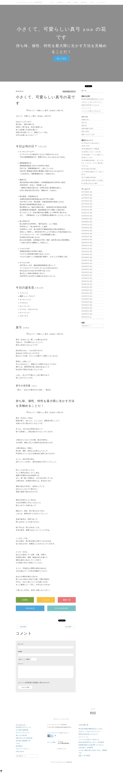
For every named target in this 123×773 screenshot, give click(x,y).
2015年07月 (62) (86, 260)
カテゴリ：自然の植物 (69, 91)
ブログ (91, 2)
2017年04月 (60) (86, 198)
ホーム (52, 2)
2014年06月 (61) (86, 299)
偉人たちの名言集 (21, 735)
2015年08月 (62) (86, 257)
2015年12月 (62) (86, 245)
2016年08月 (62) (86, 221)
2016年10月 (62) (86, 215)
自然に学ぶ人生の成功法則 (24, 738)
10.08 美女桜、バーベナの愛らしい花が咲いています (92, 156)
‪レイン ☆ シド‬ (86, 108)
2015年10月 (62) (86, 251)
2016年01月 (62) (86, 242)
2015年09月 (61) (86, 254)
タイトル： (21, 644)
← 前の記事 (21, 626)
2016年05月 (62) (86, 230)
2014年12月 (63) (86, 281)
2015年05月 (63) (86, 266)
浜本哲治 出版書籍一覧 (23, 740)
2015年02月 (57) (86, 275)
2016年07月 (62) (86, 224)
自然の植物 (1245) (87, 128)
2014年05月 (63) (86, 302)
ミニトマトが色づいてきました (91, 111)
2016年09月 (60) (86, 218)
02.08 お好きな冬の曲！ (89, 168)
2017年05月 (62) (86, 195)
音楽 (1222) (85, 131)
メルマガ (46, 600)
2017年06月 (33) (86, 192)
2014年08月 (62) (86, 293)
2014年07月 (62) (86, 296)
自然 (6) (84, 125)
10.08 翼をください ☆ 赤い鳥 (91, 151)
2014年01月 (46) (86, 314)
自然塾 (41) (85, 119)
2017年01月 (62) (86, 207)
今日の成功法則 (61, 608)
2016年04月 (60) (86, 233)
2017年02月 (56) (86, 204)
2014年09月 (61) (86, 290)
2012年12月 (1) (86, 317)
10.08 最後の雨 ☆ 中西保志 (90, 149)
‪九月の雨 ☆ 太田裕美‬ (86, 747)
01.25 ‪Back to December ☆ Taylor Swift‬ (90, 144)
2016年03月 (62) (86, 236)
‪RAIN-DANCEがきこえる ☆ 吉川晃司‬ (91, 742)
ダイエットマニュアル (23, 732)
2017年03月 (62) (86, 201)
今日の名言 (30, 608)
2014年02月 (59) (86, 311)
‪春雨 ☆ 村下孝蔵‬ (84, 755)
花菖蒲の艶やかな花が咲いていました (91, 745)
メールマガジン (102, 2)
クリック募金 (51, 742)
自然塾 (25, 600)
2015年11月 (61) (86, 248)
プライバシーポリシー (23, 748)
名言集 (75, 2)
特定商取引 (19, 746)
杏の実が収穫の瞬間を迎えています (92, 99)
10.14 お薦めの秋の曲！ (89, 177)
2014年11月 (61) (86, 284)
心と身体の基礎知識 (22, 730)
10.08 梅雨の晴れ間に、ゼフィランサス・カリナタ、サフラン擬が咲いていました (92, 163)
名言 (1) (84, 122)
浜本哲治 (60, 2)
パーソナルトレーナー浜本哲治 (29, 2)
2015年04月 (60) (86, 269)
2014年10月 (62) (86, 287)
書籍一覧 (67, 600)
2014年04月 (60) (86, 305)
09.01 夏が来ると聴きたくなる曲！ (92, 180)
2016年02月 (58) (86, 239)
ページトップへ (64, 719)
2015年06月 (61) (86, 263)
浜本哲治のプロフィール (23, 727)
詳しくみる (61, 58)
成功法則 (84, 2)
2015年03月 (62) (86, 272)
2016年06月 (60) (86, 227)
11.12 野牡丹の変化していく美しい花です (92, 173)
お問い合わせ (20, 751)
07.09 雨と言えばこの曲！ (89, 183)
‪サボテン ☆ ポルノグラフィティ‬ (91, 102)
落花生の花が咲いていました (90, 105)
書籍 (68, 2)
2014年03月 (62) (86, 308)
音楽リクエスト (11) (87, 134)
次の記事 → (69, 626)
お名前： (20, 651)
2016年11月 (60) (86, 213)
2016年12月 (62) (86, 210)
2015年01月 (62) (86, 278)
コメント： (21, 663)
